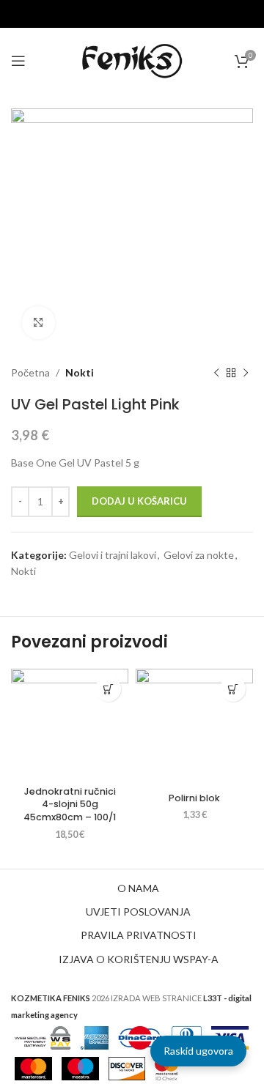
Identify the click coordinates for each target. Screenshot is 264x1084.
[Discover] (126, 1067)
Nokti (79, 372)
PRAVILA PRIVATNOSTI (139, 935)
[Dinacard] (140, 1037)
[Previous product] (216, 372)
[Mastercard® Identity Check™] (166, 1067)
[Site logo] (132, 59)
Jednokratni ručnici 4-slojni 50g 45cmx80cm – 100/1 (69, 804)
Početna (30, 372)
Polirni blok (194, 798)
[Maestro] (80, 1067)
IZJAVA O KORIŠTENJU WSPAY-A (139, 959)
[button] (108, 689)
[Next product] (245, 372)
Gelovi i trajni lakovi (112, 555)
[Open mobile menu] (18, 60)
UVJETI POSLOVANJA (138, 911)
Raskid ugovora (198, 1050)
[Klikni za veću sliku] (38, 322)
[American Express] (94, 1037)
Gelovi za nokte (199, 555)
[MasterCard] (33, 1067)
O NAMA (138, 888)
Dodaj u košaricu (139, 501)
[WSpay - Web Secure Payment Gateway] (42, 1037)
